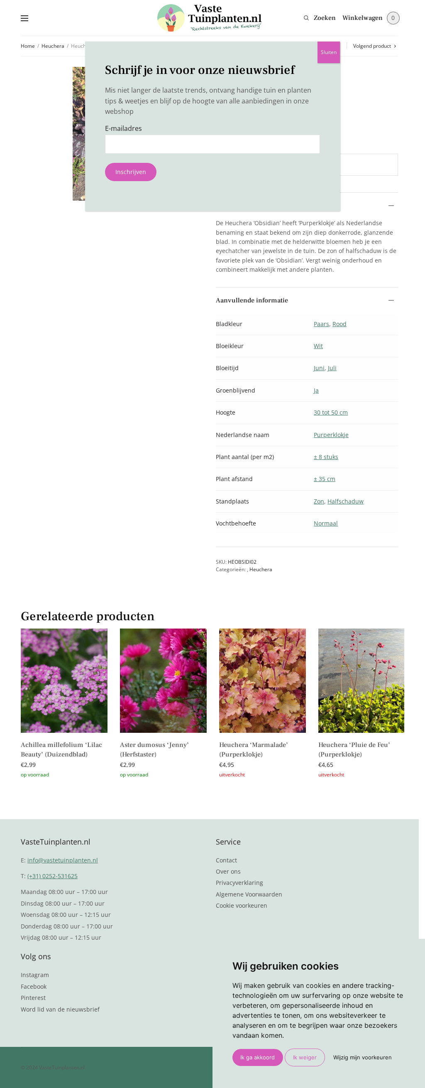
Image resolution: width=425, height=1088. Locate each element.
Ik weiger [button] (305, 1057)
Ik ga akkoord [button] (257, 1057)
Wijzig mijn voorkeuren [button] (362, 1057)
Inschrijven (130, 172)
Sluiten (329, 52)
